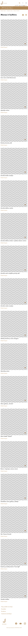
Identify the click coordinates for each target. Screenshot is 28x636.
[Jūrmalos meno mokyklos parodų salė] (14, 259)
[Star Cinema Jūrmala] (14, 519)
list (23, 14)
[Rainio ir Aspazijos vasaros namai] (14, 454)
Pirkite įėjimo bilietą (8, 8)
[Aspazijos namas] (14, 96)
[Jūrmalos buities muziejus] (14, 161)
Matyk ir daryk (3, 10)
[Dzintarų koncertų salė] (14, 128)
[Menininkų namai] (14, 356)
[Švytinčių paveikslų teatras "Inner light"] (14, 552)
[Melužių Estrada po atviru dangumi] (14, 324)
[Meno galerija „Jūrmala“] (14, 389)
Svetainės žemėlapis (6, 613)
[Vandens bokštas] (14, 585)
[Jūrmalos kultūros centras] (14, 193)
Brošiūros (3, 611)
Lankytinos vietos (10, 10)
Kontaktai (3, 609)
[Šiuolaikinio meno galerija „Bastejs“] (14, 487)
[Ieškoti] (19, 3)
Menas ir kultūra (16, 10)
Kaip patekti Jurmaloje (7, 606)
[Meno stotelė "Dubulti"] (14, 422)
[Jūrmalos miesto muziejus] (14, 291)
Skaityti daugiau (4, 47)
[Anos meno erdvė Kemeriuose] (14, 63)
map (26, 14)
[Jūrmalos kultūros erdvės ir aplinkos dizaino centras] (14, 226)
